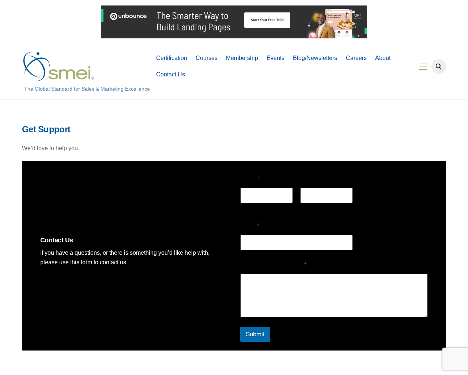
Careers (356, 58)
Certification (171, 58)
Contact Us (170, 74)
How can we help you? (273, 265)
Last (305, 208)
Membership (242, 58)
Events (275, 58)
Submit (255, 334)
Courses (207, 58)
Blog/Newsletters (315, 58)
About (382, 58)
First (245, 208)
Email (249, 226)
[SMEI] (58, 78)
